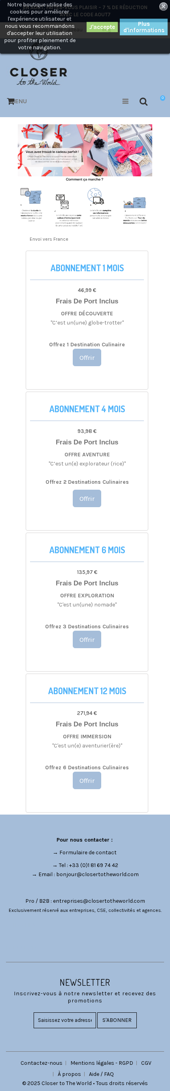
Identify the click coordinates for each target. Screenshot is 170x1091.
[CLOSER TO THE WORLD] (38, 63)
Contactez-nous (41, 1063)
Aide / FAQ (101, 1074)
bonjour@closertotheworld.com (97, 874)
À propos (69, 1074)
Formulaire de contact (88, 852)
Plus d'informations (143, 27)
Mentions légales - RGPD (101, 1063)
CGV (146, 1063)
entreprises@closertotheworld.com (99, 901)
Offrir (86, 357)
